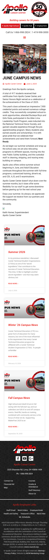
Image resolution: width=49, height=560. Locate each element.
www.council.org (31, 547)
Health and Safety (11, 514)
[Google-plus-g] (31, 458)
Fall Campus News (19, 397)
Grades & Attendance (33, 485)
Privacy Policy (10, 553)
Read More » (13, 284)
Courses (31, 481)
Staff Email (10, 510)
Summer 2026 (16, 252)
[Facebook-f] (18, 458)
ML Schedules (24, 517)
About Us (32, 494)
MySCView (41, 514)
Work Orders (23, 510)
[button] (24, 37)
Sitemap (41, 551)
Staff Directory (34, 490)
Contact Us (8, 481)
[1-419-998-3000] (40, 32)
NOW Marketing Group (35, 553)
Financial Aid (9, 484)
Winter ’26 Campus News (23, 325)
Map (6, 488)
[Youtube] (24, 458)
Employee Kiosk (36, 510)
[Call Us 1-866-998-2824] (17, 32)
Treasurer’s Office (27, 514)
